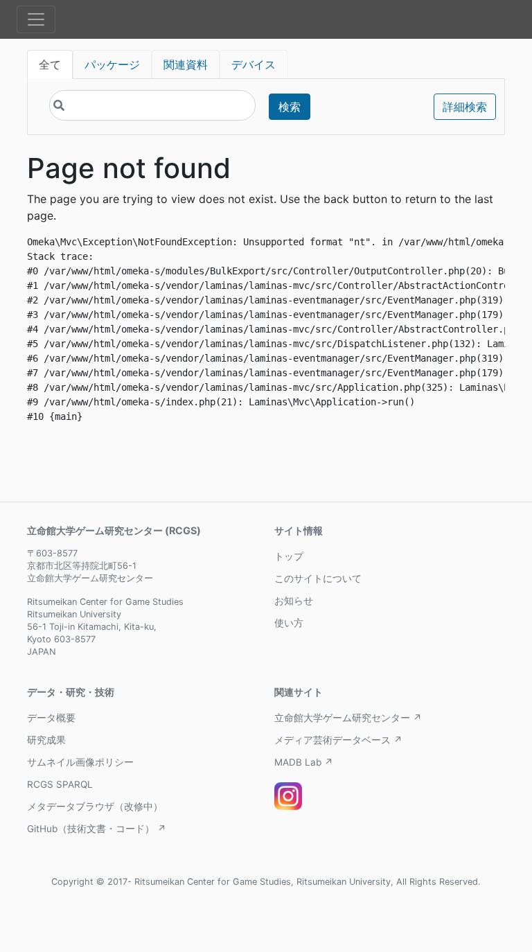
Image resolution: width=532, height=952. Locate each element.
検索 (289, 107)
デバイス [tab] (253, 64)
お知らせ (293, 600)
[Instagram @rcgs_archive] (288, 796)
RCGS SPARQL (60, 784)
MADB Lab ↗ (303, 762)
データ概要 (51, 717)
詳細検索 (465, 107)
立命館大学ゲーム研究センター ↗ (348, 717)
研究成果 (46, 740)
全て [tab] (50, 64)
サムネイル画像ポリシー (80, 762)
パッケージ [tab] (112, 64)
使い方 (288, 622)
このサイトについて (318, 578)
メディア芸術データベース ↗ (338, 740)
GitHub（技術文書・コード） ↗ (96, 828)
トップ (288, 556)
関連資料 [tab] (185, 64)
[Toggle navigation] (36, 19)
